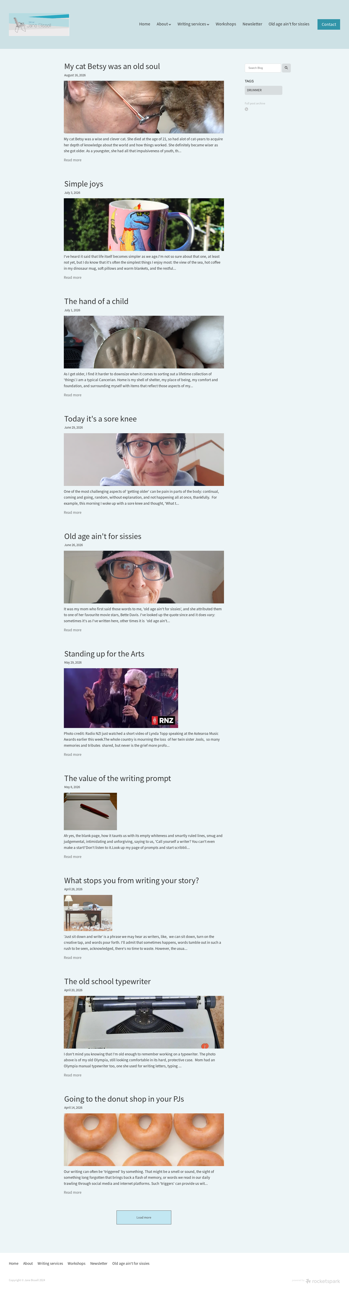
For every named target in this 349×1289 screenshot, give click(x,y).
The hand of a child (96, 301)
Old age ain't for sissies (289, 24)
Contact (329, 24)
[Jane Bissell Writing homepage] (42, 24)
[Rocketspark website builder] (316, 1282)
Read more (72, 160)
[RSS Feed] (246, 109)
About (163, 24)
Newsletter (252, 24)
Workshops (226, 24)
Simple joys (83, 184)
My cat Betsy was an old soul (112, 66)
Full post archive (255, 103)
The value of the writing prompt (117, 778)
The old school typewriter (107, 981)
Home (144, 24)
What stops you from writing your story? (131, 880)
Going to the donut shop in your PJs (124, 1099)
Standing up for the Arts (104, 654)
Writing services (192, 24)
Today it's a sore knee (100, 419)
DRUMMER (254, 90)
